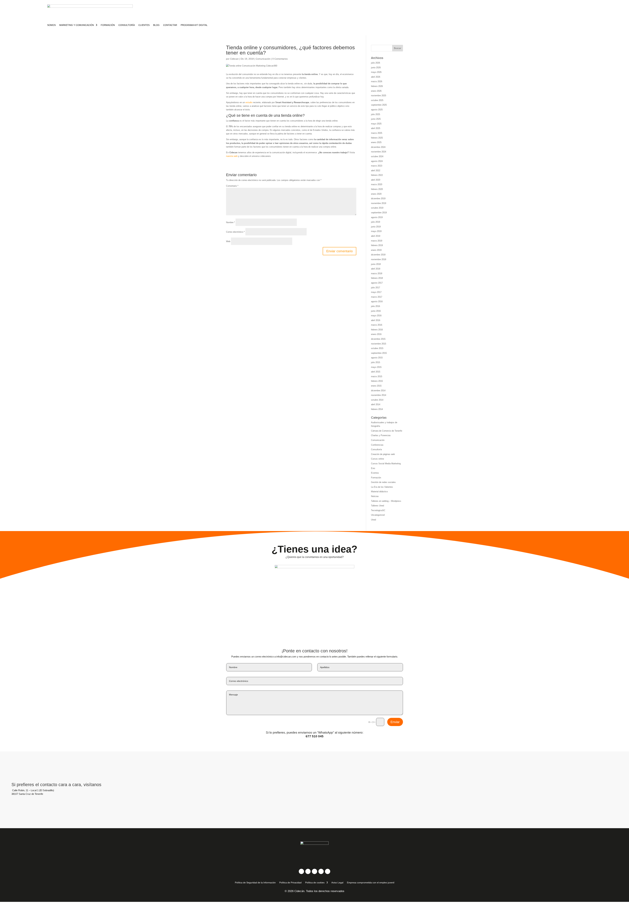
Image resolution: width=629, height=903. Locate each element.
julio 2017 (375, 287)
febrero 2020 (377, 189)
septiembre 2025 (379, 105)
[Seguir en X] (314, 871)
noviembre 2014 (378, 395)
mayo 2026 (376, 72)
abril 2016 (375, 320)
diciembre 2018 (378, 254)
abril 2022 (375, 170)
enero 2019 (376, 250)
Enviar (395, 722)
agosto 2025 (377, 109)
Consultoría (126, 25)
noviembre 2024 (378, 151)
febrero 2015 (377, 381)
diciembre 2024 (378, 147)
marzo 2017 (376, 297)
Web (228, 241)
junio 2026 (376, 67)
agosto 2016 (377, 301)
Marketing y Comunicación (76, 25)
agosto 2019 (377, 217)
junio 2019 (376, 226)
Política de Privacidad (290, 882)
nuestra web (232, 156)
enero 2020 (376, 194)
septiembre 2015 (379, 353)
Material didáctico (379, 491)
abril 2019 (375, 236)
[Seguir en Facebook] (301, 871)
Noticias (375, 496)
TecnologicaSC (378, 510)
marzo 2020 (376, 184)
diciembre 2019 (378, 198)
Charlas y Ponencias (381, 435)
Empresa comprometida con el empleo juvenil (370, 882)
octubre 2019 (377, 208)
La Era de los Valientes (382, 487)
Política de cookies (314, 882)
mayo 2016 (376, 315)
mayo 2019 (376, 231)
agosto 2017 (377, 283)
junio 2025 (376, 119)
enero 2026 (376, 91)
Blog (156, 25)
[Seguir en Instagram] (308, 871)
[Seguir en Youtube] (321, 871)
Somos (51, 25)
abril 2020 (375, 180)
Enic (373, 468)
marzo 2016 (376, 325)
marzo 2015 (376, 376)
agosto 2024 (377, 161)
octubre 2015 (377, 348)
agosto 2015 (377, 357)
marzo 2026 (376, 81)
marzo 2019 (376, 241)
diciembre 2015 (378, 339)
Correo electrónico (235, 232)
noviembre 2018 (378, 259)
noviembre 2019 (378, 203)
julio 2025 (375, 114)
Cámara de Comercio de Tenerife (386, 431)
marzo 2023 (376, 166)
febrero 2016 (377, 329)
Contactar (170, 25)
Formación (108, 25)
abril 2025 (375, 128)
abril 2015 (375, 371)
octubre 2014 (377, 400)
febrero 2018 (377, 278)
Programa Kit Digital (194, 25)
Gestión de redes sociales (383, 482)
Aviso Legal (337, 882)
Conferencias (377, 445)
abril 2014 (375, 404)
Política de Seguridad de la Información (255, 882)
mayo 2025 (376, 123)
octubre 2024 (377, 156)
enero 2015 (376, 386)
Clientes (144, 25)
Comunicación (263, 58)
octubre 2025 (377, 100)
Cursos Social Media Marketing (386, 463)
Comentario (232, 186)
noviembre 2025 (378, 95)
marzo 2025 (376, 133)
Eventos (375, 473)
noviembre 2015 (378, 343)
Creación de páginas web (383, 454)
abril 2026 (375, 77)
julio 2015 (375, 362)
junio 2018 (376, 264)
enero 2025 (376, 142)
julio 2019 (375, 222)
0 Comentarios (280, 58)
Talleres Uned (377, 505)
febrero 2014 (377, 409)
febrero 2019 (377, 245)
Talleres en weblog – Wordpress (386, 501)
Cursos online (377, 459)
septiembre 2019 (379, 212)
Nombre (230, 222)
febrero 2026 (377, 86)
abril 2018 (375, 268)
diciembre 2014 (378, 390)
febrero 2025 (377, 138)
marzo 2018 (376, 273)
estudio (249, 102)
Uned (373, 519)
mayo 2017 (376, 292)
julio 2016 (375, 306)
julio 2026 (375, 63)
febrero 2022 (377, 175)
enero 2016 (376, 334)
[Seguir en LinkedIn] (327, 871)
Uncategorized (378, 515)
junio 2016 (376, 311)
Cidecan (234, 58)
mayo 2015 (376, 367)
